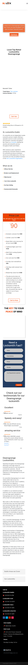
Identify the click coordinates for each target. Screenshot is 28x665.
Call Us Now (14, 300)
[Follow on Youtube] (17, 8)
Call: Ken (14, 116)
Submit (19, 385)
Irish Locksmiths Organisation (14, 158)
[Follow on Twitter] (14, 8)
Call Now (14, 35)
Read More (6, 443)
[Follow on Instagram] (12, 617)
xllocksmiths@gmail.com (11, 653)
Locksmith (13, 142)
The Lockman (14, 91)
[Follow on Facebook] (11, 8)
